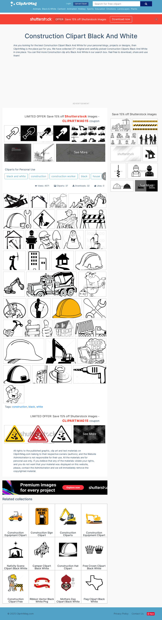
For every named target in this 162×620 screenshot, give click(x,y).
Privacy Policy (121, 613)
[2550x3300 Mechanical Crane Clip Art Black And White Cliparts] (14, 285)
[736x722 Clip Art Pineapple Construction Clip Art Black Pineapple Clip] (92, 352)
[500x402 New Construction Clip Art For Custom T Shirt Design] (92, 220)
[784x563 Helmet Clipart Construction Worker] (90, 262)
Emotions (111, 9)
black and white (16, 176)
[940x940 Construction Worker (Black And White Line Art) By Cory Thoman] (13, 395)
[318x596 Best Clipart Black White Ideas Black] (47, 329)
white (39, 406)
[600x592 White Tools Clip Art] (95, 309)
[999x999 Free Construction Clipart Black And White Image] (38, 262)
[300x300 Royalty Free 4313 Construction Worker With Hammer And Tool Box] (92, 285)
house (96, 176)
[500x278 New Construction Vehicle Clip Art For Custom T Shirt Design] (52, 286)
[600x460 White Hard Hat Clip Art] (67, 309)
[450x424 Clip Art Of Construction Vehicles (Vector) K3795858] (61, 352)
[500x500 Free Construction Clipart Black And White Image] (14, 262)
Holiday (82, 9)
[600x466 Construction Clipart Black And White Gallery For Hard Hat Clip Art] (17, 220)
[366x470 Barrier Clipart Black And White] (32, 329)
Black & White (49, 9)
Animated (72, 9)
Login (68, 3)
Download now (121, 19)
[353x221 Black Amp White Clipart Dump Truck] (90, 329)
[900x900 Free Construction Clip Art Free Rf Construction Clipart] (62, 262)
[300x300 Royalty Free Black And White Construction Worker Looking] (39, 309)
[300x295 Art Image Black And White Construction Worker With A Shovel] (50, 241)
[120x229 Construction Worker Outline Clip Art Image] (31, 241)
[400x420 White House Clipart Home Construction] (13, 241)
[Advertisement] (79, 81)
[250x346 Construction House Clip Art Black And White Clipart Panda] (39, 375)
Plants (134, 9)
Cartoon (61, 9)
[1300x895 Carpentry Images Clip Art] (15, 202)
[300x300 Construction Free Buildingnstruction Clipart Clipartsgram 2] (39, 202)
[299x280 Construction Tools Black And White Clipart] (60, 375)
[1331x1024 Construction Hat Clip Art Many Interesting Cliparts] (16, 375)
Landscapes (123, 9)
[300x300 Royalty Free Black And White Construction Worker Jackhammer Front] (14, 309)
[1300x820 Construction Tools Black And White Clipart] (89, 375)
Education (100, 9)
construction (38, 176)
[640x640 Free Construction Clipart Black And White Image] (44, 220)
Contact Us (138, 613)
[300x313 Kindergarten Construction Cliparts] (67, 220)
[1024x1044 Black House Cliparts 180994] (63, 329)
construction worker (63, 176)
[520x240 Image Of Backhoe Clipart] (87, 202)
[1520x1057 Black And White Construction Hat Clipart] (23, 352)
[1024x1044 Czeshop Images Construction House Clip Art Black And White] (95, 240)
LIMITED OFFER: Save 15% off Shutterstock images (63, 416)
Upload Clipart (81, 4)
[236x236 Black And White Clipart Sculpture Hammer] (13, 329)
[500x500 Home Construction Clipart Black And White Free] (58, 202)
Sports (90, 9)
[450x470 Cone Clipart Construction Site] (73, 241)
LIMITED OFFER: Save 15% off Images (61, 116)
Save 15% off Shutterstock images (134, 114)
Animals (37, 9)
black (84, 176)
